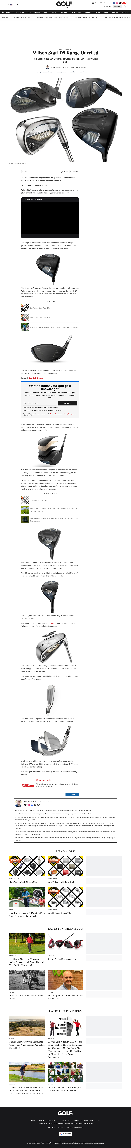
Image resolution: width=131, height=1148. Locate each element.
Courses (115, 12)
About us (34, 1120)
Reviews (88, 12)
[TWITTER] (26, 805)
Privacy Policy (68, 414)
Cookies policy (64, 1124)
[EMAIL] (39, 805)
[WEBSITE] (35, 805)
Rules (54, 12)
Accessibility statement (48, 1124)
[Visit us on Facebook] (114, 3)
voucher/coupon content (50, 832)
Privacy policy (94, 1120)
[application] (50, 218)
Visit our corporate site (89, 1142)
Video (106, 12)
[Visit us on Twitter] (120, 3)
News (8, 12)
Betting (37, 12)
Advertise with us (86, 1124)
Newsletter (75, 171)
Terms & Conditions (55, 414)
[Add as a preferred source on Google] (65, 1134)
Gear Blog (68, 49)
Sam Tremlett (56, 67)
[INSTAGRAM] (29, 805)
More (124, 12)
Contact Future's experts (49, 1120)
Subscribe (117, 6)
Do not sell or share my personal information (65, 1127)
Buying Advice (19, 12)
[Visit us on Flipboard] (125, 3)
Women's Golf (76, 12)
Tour (46, 12)
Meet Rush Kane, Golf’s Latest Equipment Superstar (52, 17)
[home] (3, 12)
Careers (74, 1124)
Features (63, 12)
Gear (60, 49)
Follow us (65, 171)
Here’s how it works (88, 72)
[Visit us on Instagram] (117, 3)
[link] (28, 786)
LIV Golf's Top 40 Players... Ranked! (86, 17)
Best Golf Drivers (36, 378)
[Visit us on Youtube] (122, 3)
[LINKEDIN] (32, 805)
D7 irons (50, 623)
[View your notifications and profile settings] (17, 5)
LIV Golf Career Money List (21, 17)
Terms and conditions (79, 1120)
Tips (29, 12)
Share (26, 171)
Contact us (65, 1120)
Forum (97, 12)
